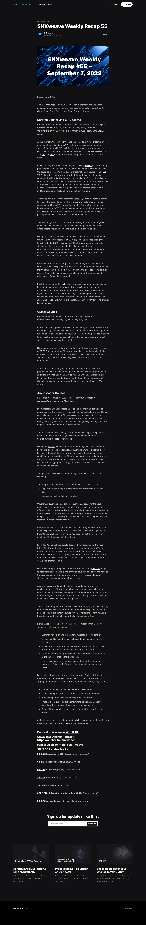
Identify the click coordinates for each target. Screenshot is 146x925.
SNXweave (48, 33)
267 (43, 154)
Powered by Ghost (127, 908)
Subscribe (127, 4)
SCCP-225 (72, 240)
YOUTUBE (72, 732)
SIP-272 (61, 284)
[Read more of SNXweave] (40, 34)
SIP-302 (102, 172)
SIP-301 (88, 165)
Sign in (116, 4)
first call (51, 446)
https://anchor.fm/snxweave (56, 740)
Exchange (41, 4)
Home (75, 910)
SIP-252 (68, 148)
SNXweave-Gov (43, 21)
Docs (50, 4)
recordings (66, 723)
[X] (74, 906)
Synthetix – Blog (18, 908)
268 (52, 154)
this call (96, 568)
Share (105, 34)
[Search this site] (110, 4)
